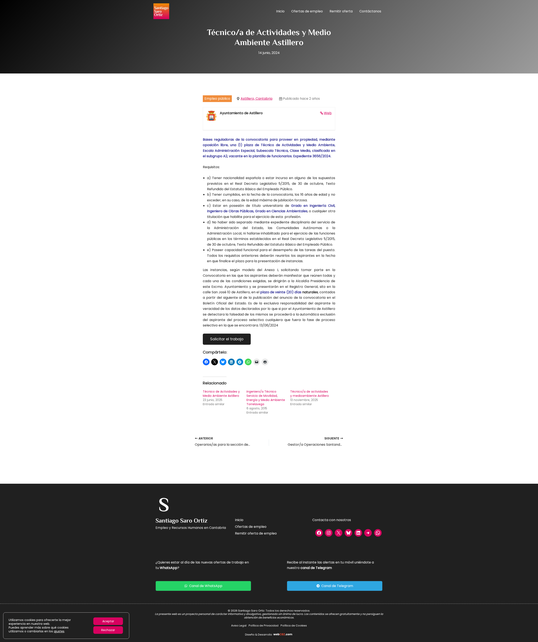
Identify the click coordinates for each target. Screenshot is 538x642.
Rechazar (108, 630)
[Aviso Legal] (239, 625)
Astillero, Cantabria (256, 98)
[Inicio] (239, 520)
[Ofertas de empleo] (250, 526)
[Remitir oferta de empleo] (256, 533)
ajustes (59, 631)
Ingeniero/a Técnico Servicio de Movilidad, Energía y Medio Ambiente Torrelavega (266, 397)
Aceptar (108, 621)
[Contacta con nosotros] (331, 520)
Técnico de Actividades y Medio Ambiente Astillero (221, 393)
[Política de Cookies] (294, 625)
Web (328, 113)
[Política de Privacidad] (263, 625)
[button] (203, 586)
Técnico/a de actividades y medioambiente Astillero (309, 393)
